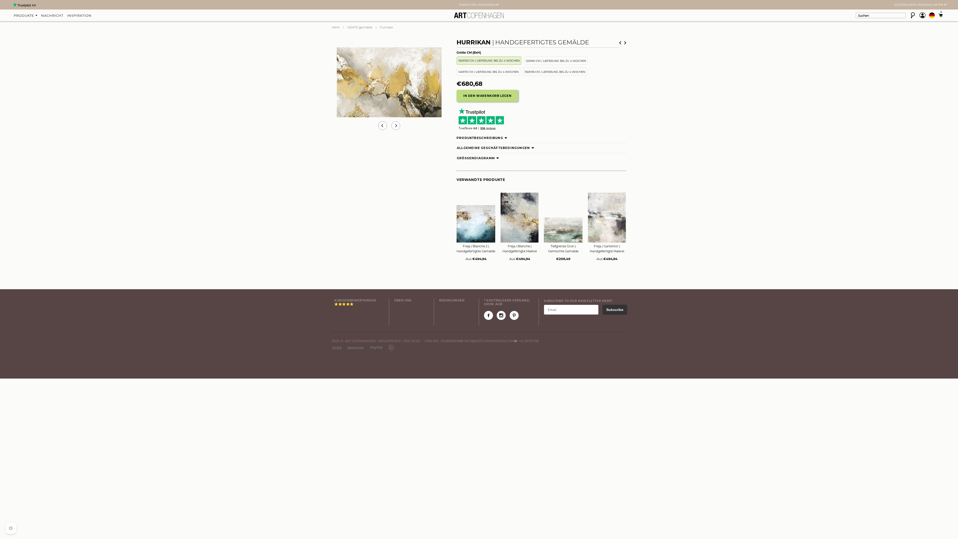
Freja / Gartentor (607, 248)
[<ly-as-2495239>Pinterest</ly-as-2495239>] (514, 315)
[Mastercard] (355, 347)
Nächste (625, 42)
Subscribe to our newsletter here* (578, 301)
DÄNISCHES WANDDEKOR (479, 4)
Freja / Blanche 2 (476, 248)
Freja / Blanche (519, 248)
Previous (382, 125)
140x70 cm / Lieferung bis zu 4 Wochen (488, 72)
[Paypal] (377, 347)
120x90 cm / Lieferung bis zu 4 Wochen (556, 61)
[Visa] (337, 347)
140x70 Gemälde (359, 27)
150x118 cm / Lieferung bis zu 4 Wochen (555, 72)
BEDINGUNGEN (452, 300)
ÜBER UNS (403, 300)
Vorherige (620, 42)
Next (334, 5)
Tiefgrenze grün (563, 248)
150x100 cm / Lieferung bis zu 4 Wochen (489, 60)
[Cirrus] (391, 347)
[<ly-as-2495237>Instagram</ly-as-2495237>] (501, 315)
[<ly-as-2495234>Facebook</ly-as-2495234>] (488, 315)
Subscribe (614, 310)
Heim (336, 27)
